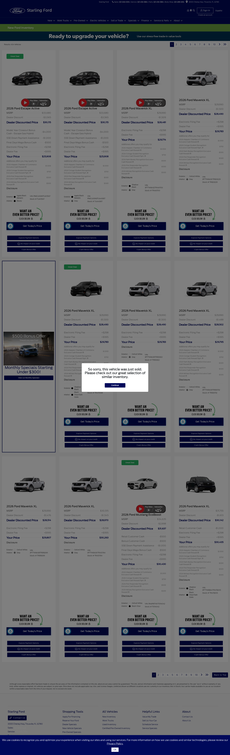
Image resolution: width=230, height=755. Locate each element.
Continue (115, 385)
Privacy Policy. (115, 743)
